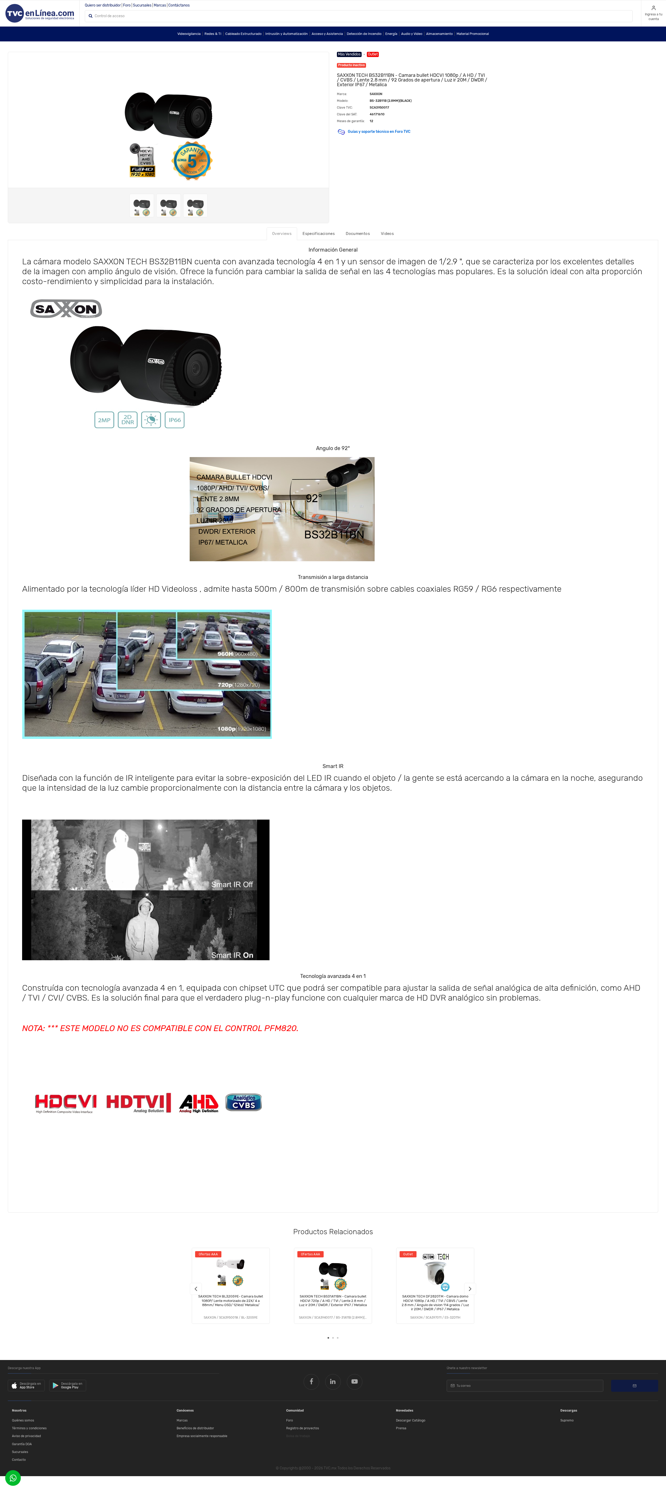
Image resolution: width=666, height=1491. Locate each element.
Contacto (19, 1460)
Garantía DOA (22, 1444)
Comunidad (295, 1410)
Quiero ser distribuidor (103, 5)
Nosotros (19, 1410)
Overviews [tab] (282, 233)
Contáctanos (179, 5)
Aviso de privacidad (26, 1436)
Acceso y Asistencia (327, 34)
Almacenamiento (439, 34)
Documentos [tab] (358, 233)
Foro (127, 5)
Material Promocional (473, 34)
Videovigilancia (189, 34)
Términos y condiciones (29, 1428)
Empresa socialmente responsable (202, 1436)
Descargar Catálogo (410, 1420)
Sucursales (142, 5)
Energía (391, 34)
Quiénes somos (23, 1420)
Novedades (404, 1410)
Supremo (567, 1420)
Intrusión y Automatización (286, 34)
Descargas (568, 1410)
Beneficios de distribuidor (195, 1428)
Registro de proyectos (302, 1428)
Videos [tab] (387, 233)
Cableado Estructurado (243, 34)
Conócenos (185, 1410)
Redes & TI (212, 34)
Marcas (160, 5)
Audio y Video (411, 34)
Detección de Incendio (364, 34)
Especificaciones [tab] (319, 233)
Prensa (401, 1428)
